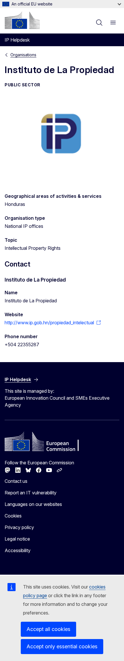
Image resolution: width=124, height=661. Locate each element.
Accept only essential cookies (62, 646)
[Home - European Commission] (22, 20)
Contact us (16, 481)
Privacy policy (19, 527)
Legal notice (17, 539)
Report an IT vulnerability (31, 493)
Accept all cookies (48, 629)
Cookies (13, 516)
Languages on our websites (33, 504)
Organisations (23, 54)
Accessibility (18, 550)
